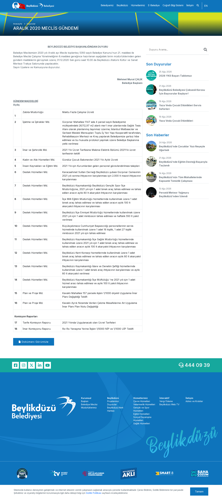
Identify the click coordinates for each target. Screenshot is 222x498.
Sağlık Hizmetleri (141, 423)
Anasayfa (18, 24)
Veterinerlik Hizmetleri (144, 404)
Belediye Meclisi (89, 404)
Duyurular (31, 24)
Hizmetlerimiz (138, 5)
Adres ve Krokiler (194, 401)
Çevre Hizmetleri (141, 401)
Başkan (84, 401)
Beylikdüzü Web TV (169, 404)
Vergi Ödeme (166, 401)
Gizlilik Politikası (93, 493)
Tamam (199, 491)
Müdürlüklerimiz (89, 407)
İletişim (190, 5)
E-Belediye (154, 5)
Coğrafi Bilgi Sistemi (173, 5)
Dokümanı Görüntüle (34, 341)
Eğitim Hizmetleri (141, 414)
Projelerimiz (113, 401)
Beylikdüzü (122, 5)
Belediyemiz (107, 5)
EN (206, 5)
